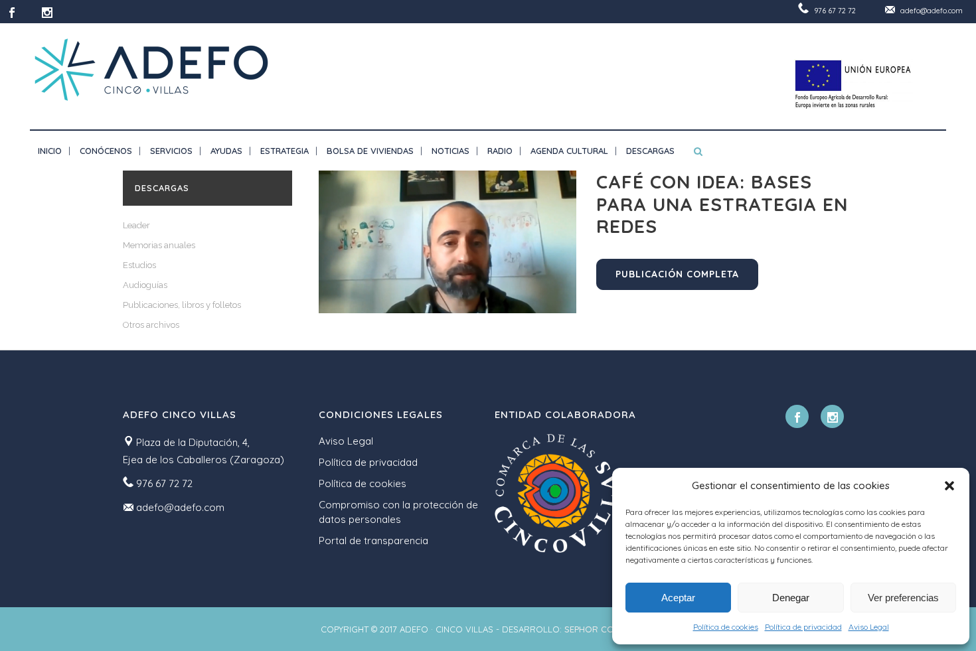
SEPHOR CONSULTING (609, 629)
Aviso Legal (869, 627)
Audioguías (145, 285)
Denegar (790, 597)
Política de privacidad (803, 627)
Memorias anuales (159, 245)
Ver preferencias (903, 597)
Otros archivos (151, 325)
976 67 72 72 (835, 10)
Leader (136, 225)
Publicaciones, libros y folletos (182, 305)
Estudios (139, 265)
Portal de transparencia (373, 540)
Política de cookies (725, 627)
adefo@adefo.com (931, 10)
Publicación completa (677, 274)
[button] (949, 485)
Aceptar (678, 597)
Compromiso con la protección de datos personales (398, 512)
